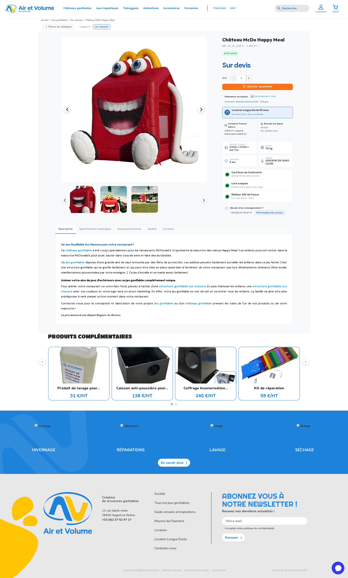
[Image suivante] (201, 109)
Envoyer (234, 537)
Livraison (160, 530)
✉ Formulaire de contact (269, 212)
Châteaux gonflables (77, 8)
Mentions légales (172, 570)
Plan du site (219, 570)
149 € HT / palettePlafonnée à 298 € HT (236, 128)
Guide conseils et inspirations (174, 512)
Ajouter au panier (260, 86)
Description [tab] (66, 228)
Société (159, 494)
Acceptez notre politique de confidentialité (249, 528)
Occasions (191, 8)
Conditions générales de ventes (141, 570)
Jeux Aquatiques (107, 8)
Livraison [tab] (168, 228)
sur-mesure (101, 26)
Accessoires (171, 8)
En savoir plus (239, 114)
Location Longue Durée (170, 539)
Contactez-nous (165, 548)
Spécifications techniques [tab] (95, 228)
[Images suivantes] (204, 200)
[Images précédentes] (65, 200)
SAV (233, 8)
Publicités (220, 8)
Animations (151, 8)
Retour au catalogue (60, 26)
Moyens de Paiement (169, 521)
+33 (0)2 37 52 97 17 (241, 212)
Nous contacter (255, 114)
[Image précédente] (67, 109)
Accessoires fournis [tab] (129, 228)
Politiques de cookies (196, 570)
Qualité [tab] (152, 228)
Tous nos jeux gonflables (171, 503)
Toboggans (130, 8)
